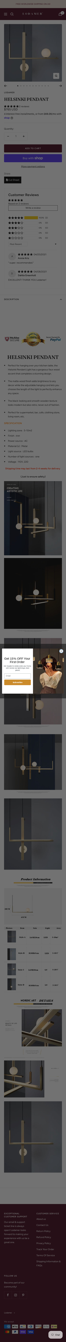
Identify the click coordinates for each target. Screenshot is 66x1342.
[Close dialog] (61, 651)
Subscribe (18, 682)
